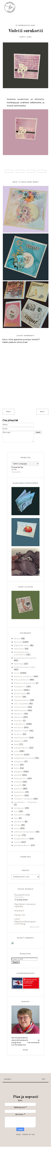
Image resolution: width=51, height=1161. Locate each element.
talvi (16, 818)
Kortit (23, 37)
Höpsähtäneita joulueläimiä (21, 653)
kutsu (17, 768)
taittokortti (19, 814)
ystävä (17, 842)
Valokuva (18, 717)
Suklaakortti (20, 686)
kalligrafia (19, 754)
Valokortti (19, 713)
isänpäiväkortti (21, 747)
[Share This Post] (20, 171)
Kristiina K (19, 910)
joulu (16, 751)
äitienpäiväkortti (22, 845)
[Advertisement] (25, 1086)
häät (16, 744)
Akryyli (17, 638)
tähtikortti (19, 821)
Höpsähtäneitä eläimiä (25, 658)
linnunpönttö (20, 778)
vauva (17, 828)
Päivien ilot (19, 915)
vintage (17, 835)
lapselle (18, 775)
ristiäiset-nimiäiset (23, 798)
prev (8, 412)
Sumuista (18, 897)
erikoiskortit (20, 724)
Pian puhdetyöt (21, 679)
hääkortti (18, 741)
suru (29, 37)
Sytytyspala (20, 693)
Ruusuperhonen (22, 894)
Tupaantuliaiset (21, 700)
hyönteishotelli (21, 737)
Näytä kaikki (35, 927)
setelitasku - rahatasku (25, 802)
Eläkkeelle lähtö (21, 645)
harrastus (19, 727)
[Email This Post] (42, 171)
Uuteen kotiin (20, 707)
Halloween (19, 648)
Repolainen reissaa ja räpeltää (24, 905)
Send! (38, 432)
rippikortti (19, 795)
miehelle (18, 781)
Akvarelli (18, 642)
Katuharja (19, 663)
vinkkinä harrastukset (24, 831)
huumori (18, 734)
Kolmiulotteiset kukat (24, 667)
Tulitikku (18, 696)
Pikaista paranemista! (24, 683)
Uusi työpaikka (21, 703)
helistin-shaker (21, 730)
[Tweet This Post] (9, 171)
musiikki (18, 785)
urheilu (17, 825)
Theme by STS (28, 1134)
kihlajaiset (19, 761)
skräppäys (19, 808)
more (25, 1050)
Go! (43, 1079)
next (42, 412)
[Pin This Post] (31, 171)
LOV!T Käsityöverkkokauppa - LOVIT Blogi (25, 921)
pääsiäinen (19, 792)
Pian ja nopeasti (25, 1097)
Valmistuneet (20, 710)
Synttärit (18, 690)
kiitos (16, 764)
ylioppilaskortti (21, 838)
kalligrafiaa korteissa (24, 758)
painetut (18, 788)
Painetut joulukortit (23, 676)
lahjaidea (18, 771)
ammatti (18, 720)
